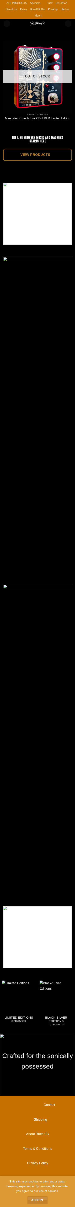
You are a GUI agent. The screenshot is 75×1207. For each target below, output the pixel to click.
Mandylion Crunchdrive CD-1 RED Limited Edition (37, 118)
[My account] (7, 23)
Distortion (61, 3)
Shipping (37, 1119)
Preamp (53, 9)
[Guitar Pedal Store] (37, 23)
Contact (37, 1105)
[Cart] (68, 23)
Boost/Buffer (37, 9)
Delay (23, 9)
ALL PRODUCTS (16, 3)
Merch (38, 15)
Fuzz (50, 3)
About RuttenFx (37, 1134)
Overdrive (11, 9)
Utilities (64, 9)
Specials (35, 3)
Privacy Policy (37, 1163)
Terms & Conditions (37, 1148)
